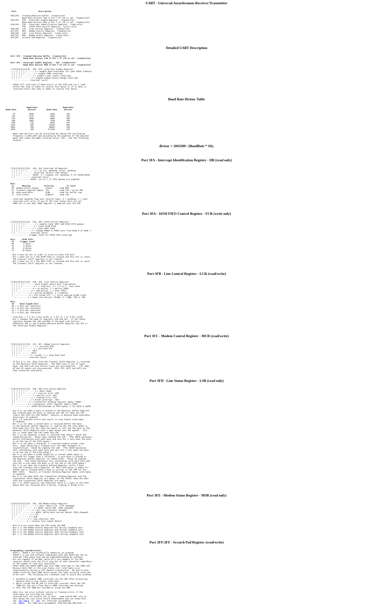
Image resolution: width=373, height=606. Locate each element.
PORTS (21, 603)
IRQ (38, 601)
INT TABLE (24, 601)
